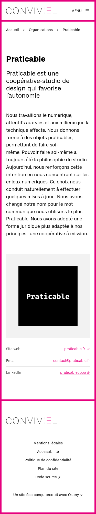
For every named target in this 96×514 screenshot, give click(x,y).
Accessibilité (48, 452)
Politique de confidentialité (48, 460)
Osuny (73, 495)
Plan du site (48, 468)
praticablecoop (73, 372)
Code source (46, 477)
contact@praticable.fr (71, 361)
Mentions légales (48, 443)
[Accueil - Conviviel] (31, 10)
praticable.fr (77, 349)
